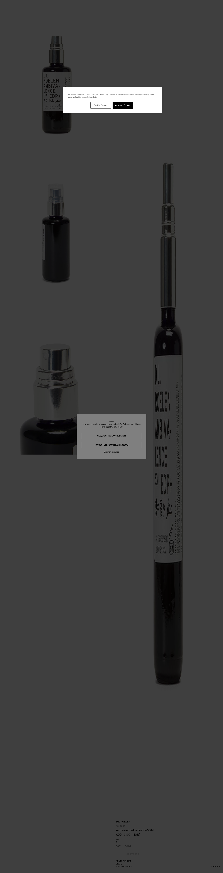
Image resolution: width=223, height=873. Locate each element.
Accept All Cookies (122, 106)
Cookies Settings (100, 106)
